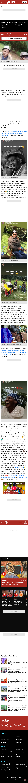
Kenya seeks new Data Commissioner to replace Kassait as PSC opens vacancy (17, 662)
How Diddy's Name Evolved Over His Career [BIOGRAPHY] (12, 584)
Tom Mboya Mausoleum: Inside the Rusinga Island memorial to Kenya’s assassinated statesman (17, 690)
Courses (18, 742)
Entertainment (6, 6)
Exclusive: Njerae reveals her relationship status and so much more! (7, 603)
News (9, 659)
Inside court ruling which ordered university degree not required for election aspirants (17, 709)
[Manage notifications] (25, 780)
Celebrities (13, 6)
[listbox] (14, 599)
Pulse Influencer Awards (20, 755)
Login (24, 2)
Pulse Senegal (20, 764)
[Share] (25, 34)
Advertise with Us (5, 752)
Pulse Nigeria (4, 764)
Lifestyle (3, 742)
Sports (18, 736)
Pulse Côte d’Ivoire (19, 768)
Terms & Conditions (6, 756)
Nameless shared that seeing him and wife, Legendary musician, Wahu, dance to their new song (13, 352)
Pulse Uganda (5, 770)
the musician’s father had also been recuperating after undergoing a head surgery (14, 133)
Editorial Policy (20, 752)
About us (3, 749)
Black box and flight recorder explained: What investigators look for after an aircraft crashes (17, 681)
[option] (7, 599)
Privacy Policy (20, 749)
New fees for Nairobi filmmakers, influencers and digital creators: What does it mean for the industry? (17, 700)
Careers (18, 739)
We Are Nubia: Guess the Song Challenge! (18, 603)
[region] (14, 599)
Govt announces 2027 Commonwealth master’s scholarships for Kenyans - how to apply (17, 672)
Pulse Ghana (4, 767)
